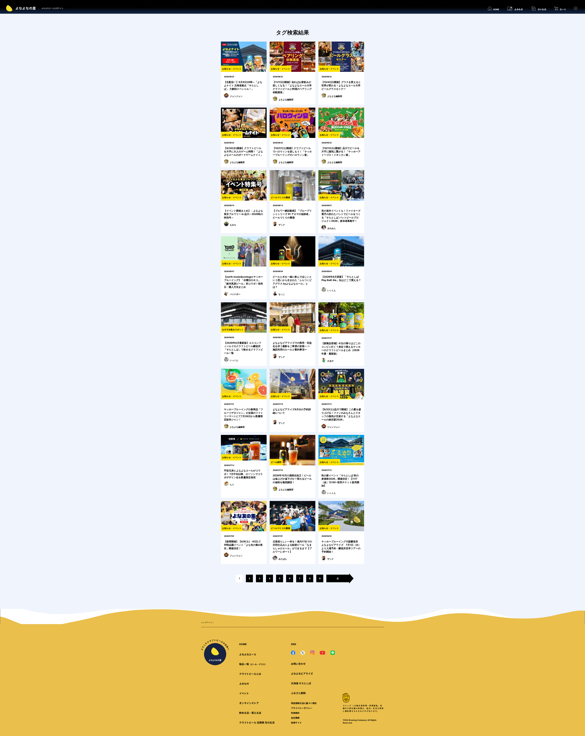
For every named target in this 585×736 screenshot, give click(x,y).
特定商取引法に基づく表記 (304, 703)
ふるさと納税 (298, 693)
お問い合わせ (298, 664)
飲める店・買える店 (250, 713)
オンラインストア (249, 703)
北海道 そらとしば (301, 683)
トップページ (206, 622)
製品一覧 (253, 664)
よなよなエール (247, 654)
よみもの (244, 683)
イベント (244, 693)
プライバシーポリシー (301, 708)
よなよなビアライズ (302, 673)
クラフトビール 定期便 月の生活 (257, 722)
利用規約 (295, 712)
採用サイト (296, 722)
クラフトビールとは (250, 674)
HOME (243, 644)
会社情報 (295, 717)
